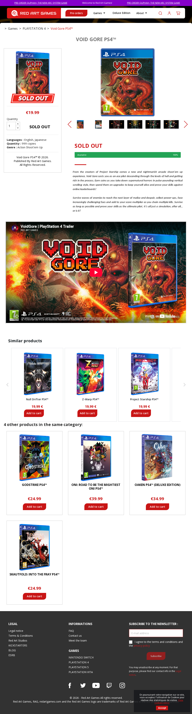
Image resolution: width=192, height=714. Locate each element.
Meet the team (78, 640)
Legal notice (15, 631)
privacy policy (142, 645)
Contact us (75, 635)
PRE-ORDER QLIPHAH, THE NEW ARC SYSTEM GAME (132, 3)
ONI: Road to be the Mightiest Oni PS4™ (95, 487)
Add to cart (33, 413)
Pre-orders (76, 13)
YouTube (96, 685)
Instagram (122, 685)
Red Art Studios (17, 640)
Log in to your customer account (169, 13)
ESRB (11, 655)
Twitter (83, 685)
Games (99, 13)
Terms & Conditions (20, 635)
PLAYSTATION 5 (79, 667)
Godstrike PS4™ (34, 485)
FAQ (71, 631)
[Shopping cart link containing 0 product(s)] (178, 13)
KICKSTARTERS (17, 645)
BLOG (12, 650)
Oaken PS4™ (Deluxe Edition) (157, 485)
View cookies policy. (168, 701)
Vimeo (109, 685)
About (142, 13)
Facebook (70, 685)
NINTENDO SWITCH (81, 657)
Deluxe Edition (121, 13)
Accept (162, 708)
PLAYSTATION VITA (81, 672)
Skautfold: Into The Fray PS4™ (34, 574)
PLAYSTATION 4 (79, 662)
